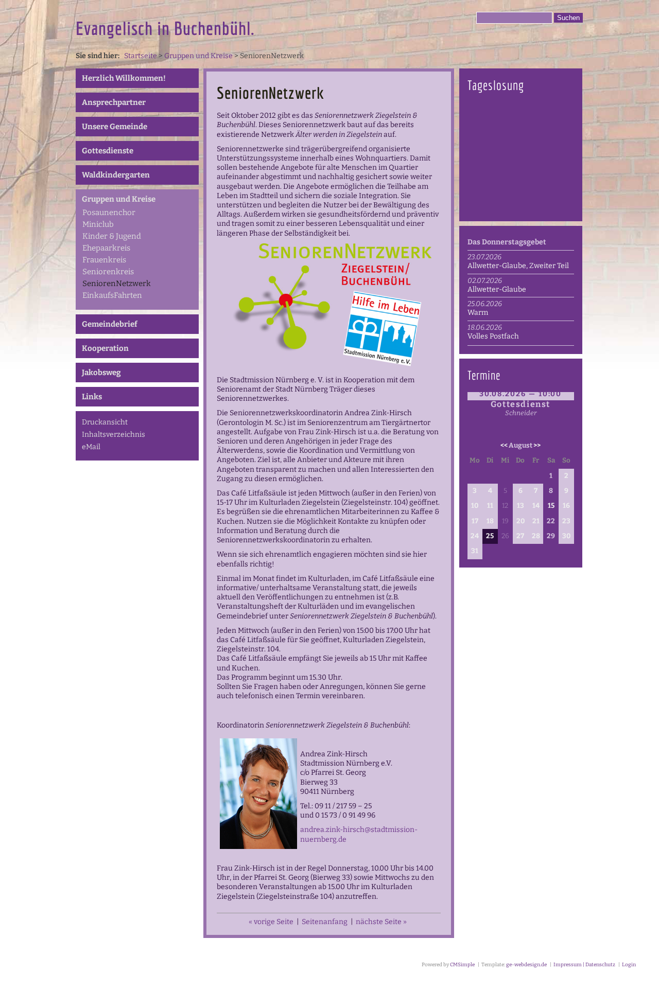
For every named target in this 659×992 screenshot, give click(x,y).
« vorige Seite (271, 921)
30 (566, 536)
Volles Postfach (493, 336)
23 (566, 521)
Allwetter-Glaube (496, 289)
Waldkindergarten (116, 175)
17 (475, 521)
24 (475, 536)
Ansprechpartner (114, 102)
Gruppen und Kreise (198, 55)
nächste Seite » (381, 921)
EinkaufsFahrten (112, 295)
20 (520, 521)
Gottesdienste (107, 150)
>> (537, 445)
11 (490, 506)
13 (520, 506)
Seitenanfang (325, 921)
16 (566, 506)
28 (536, 536)
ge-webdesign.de (526, 965)
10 (474, 506)
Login (629, 965)
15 (551, 506)
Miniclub (98, 224)
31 (474, 551)
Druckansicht (105, 422)
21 (536, 521)
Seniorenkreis (108, 271)
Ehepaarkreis (106, 248)
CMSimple (462, 965)
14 (536, 506)
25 (490, 536)
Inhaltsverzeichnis (113, 434)
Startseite (140, 55)
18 (490, 521)
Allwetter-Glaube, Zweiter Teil (518, 265)
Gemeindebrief (109, 324)
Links (92, 396)
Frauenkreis (104, 259)
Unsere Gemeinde (114, 126)
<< (504, 445)
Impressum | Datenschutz (583, 965)
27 (520, 536)
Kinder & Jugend (111, 236)
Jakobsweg (101, 372)
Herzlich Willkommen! (124, 78)
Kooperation (105, 348)
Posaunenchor (108, 212)
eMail (91, 446)
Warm (477, 312)
